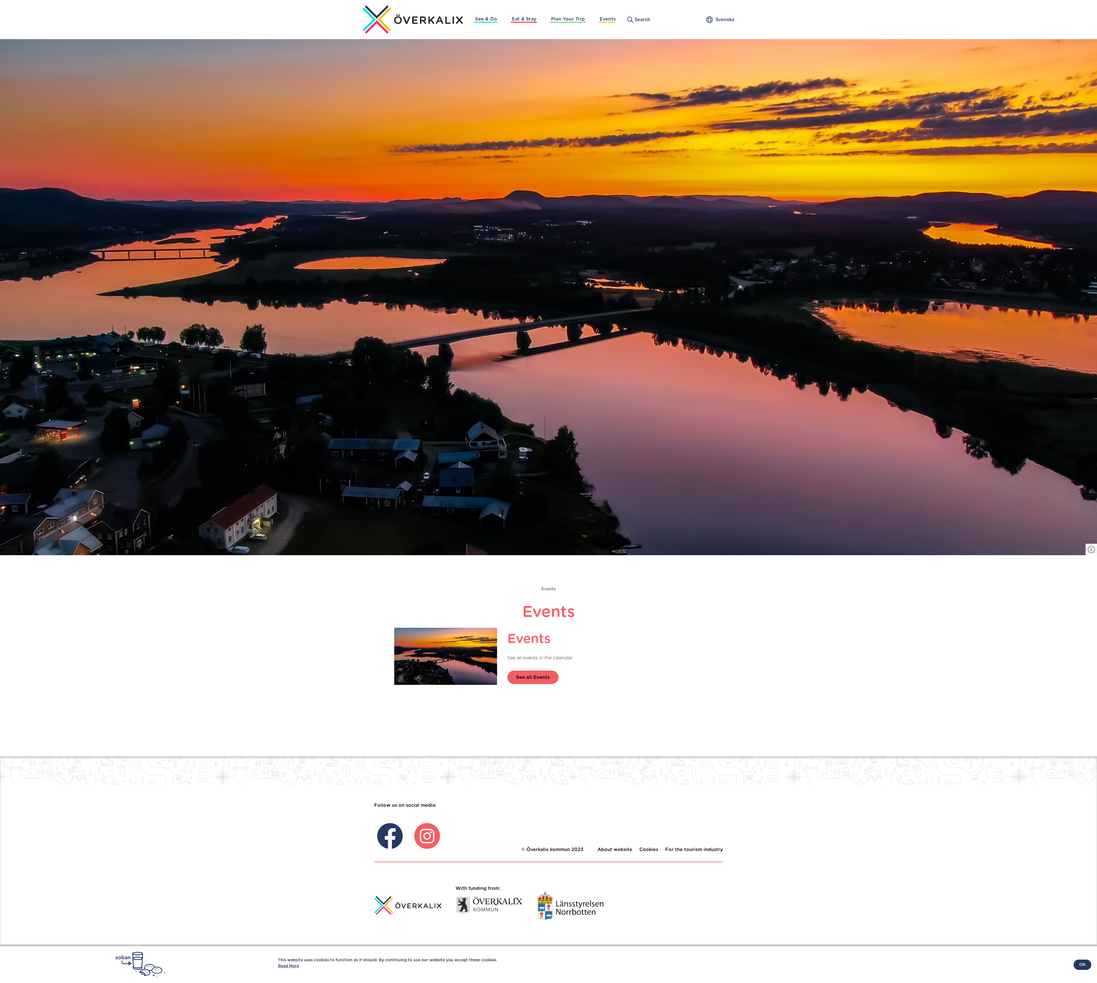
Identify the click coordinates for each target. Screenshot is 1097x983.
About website (615, 849)
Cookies (648, 849)
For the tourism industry (694, 849)
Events (608, 19)
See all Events (533, 677)
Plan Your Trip (568, 19)
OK (1082, 965)
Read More (288, 966)
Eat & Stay (524, 19)
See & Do (486, 19)
